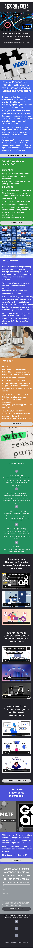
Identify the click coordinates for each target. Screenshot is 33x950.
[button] (28, 10)
